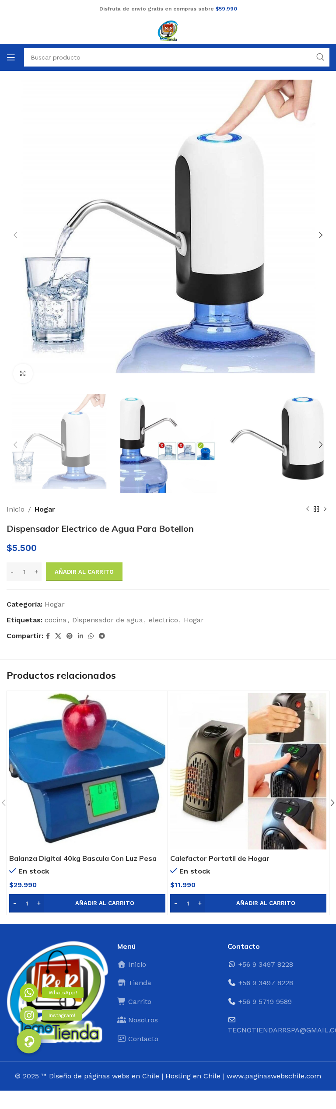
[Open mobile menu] (11, 57)
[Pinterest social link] (69, 636)
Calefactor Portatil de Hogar (220, 858)
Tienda (138, 983)
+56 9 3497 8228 (265, 964)
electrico (163, 620)
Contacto (142, 1039)
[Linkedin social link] (80, 636)
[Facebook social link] (47, 636)
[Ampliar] (23, 373)
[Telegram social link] (102, 636)
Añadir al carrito (84, 572)
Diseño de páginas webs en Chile (104, 1076)
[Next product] (325, 509)
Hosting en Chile (192, 1076)
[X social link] (58, 636)
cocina (55, 620)
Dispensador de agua (107, 620)
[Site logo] (168, 30)
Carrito (138, 1001)
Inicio (15, 509)
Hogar (45, 509)
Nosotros (142, 1020)
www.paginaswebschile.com (274, 1076)
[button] (87, 903)
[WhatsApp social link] (91, 636)
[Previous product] (307, 509)
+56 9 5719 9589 (265, 1001)
